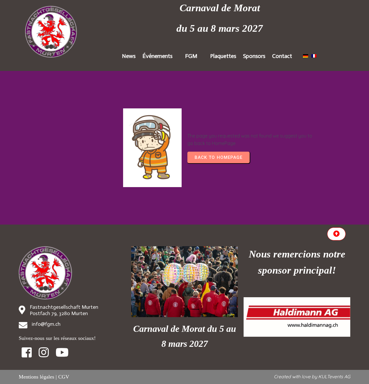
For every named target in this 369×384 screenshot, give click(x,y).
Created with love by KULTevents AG (312, 376)
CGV (63, 377)
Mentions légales (36, 377)
